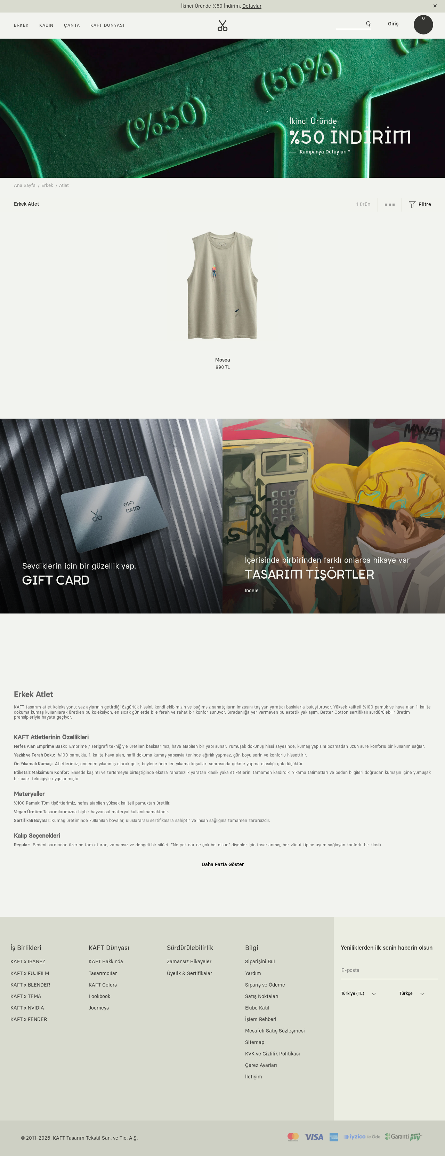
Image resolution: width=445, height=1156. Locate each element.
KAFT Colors (103, 985)
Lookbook (99, 996)
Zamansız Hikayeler (189, 961)
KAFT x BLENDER (30, 985)
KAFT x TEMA (25, 996)
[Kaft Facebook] (347, 1087)
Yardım (253, 973)
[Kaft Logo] (223, 25)
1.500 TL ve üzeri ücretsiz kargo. (214, 6)
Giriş (393, 24)
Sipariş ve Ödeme (265, 985)
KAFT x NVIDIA (27, 1008)
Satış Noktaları (261, 996)
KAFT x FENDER (28, 1019)
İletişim (253, 1077)
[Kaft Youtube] (391, 1087)
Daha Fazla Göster (223, 864)
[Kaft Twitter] (406, 1087)
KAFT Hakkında (106, 961)
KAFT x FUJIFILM (29, 973)
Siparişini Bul (260, 961)
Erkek (47, 185)
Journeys (99, 1008)
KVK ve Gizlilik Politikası (272, 1054)
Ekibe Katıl (257, 1008)
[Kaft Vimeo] (376, 1087)
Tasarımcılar (103, 973)
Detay (260, 6)
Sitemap (254, 1042)
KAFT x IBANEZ (27, 961)
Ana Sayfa (24, 185)
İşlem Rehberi (260, 1019)
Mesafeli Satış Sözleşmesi (275, 1031)
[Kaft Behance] (421, 1087)
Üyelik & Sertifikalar (189, 973)
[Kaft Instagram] (361, 1087)
